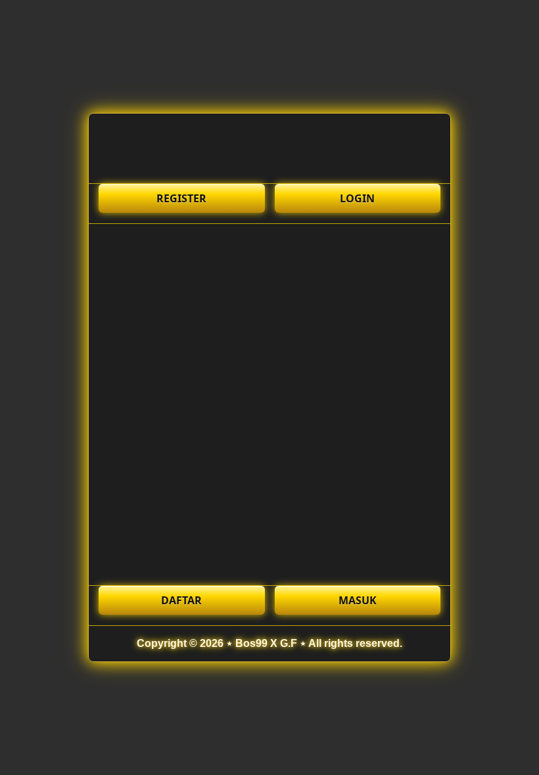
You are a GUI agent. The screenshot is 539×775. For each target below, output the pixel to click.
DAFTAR (181, 600)
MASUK (358, 600)
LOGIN (357, 198)
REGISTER (181, 198)
